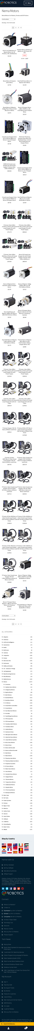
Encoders (7, 713)
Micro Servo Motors (10, 742)
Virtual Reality (7, 824)
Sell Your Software (8, 868)
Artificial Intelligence (9, 642)
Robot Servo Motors (10, 769)
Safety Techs (7, 811)
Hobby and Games (8, 666)
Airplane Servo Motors (10, 687)
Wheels (5, 829)
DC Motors (7, 703)
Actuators (7, 684)
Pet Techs (6, 798)
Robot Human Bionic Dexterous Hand (14, 961)
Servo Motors (8, 771)
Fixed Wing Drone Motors (11, 716)
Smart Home (7, 816)
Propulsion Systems (10, 763)
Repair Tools (7, 805)
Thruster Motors (9, 779)
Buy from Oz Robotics (13, 910)
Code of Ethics (8, 997)
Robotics (6, 808)
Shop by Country (8, 928)
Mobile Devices (7, 679)
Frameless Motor (9, 726)
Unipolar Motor (9, 787)
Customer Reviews (9, 1009)
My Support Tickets (9, 988)
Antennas (6, 639)
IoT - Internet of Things (9, 668)
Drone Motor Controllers (11, 705)
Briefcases (6, 650)
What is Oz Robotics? (9, 904)
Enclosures (6, 663)
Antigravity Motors (10, 689)
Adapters (6, 637)
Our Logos (6, 1006)
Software (6, 819)
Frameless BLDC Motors (11, 724)
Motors (5, 681)
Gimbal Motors (9, 729)
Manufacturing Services (9, 674)
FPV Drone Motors (9, 721)
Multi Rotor (8, 753)
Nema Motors (8, 755)
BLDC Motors (8, 695)
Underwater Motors (10, 784)
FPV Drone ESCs (9, 718)
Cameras (6, 652)
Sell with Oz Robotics (13, 916)
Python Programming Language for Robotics (16, 955)
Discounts (6, 925)
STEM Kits (6, 821)
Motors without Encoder (11, 750)
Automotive (6, 645)
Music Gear (6, 795)
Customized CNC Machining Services (14, 952)
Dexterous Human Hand (10, 967)
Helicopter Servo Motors (11, 734)
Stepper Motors (9, 776)
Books (5, 647)
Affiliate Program (8, 874)
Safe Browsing (8, 1003)
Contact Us (7, 907)
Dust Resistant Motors (11, 710)
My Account (8, 1028)
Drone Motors (8, 708)
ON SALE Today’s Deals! (10, 919)
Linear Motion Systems (11, 739)
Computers (6, 655)
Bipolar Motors (9, 692)
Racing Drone (7, 944)
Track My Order (8, 985)
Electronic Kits (7, 660)
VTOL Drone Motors (10, 790)
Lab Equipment (7, 671)
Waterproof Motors (10, 792)
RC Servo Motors (9, 766)
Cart (22, 1027)
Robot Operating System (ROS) (12, 958)
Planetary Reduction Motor (12, 761)
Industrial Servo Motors (11, 737)
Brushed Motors (9, 697)
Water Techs (7, 827)
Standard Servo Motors (11, 774)
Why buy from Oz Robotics (11, 931)
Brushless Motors (9, 700)
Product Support (8, 934)
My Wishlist (7, 991)
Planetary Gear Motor (10, 758)
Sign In (6, 982)
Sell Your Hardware (9, 865)
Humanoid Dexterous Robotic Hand (13, 964)
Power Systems (7, 800)
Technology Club (8, 922)
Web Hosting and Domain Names (13, 1000)
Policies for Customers (10, 994)
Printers (6, 803)
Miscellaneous (7, 676)
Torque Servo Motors (10, 782)
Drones (5, 658)
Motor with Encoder (10, 747)
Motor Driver (8, 745)
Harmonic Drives (9, 732)
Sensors (6, 813)
